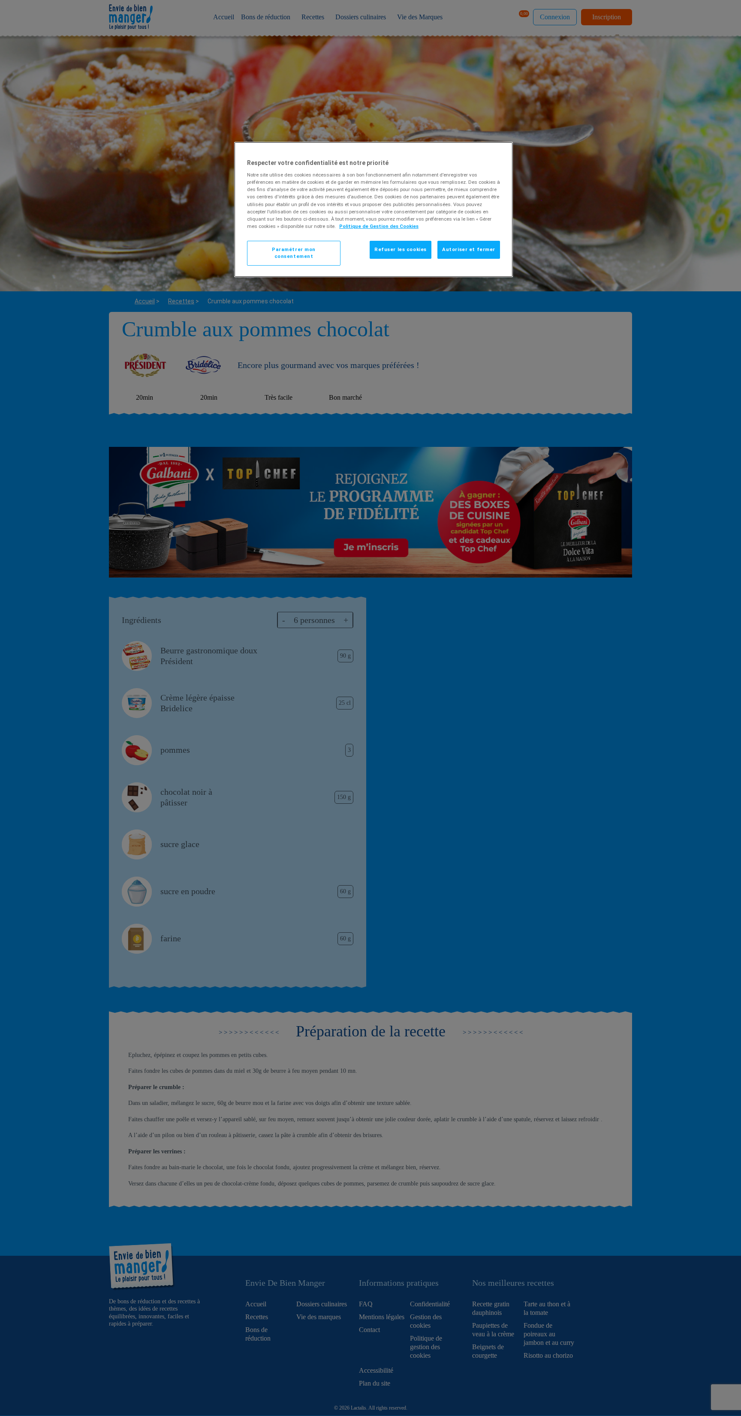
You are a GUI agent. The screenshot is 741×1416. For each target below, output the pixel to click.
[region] (373, 210)
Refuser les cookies (400, 249)
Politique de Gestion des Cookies (379, 226)
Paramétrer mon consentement (294, 252)
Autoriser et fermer (468, 249)
